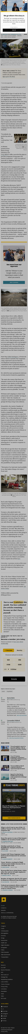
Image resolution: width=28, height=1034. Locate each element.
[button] (14, 517)
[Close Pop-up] (26, 1)
